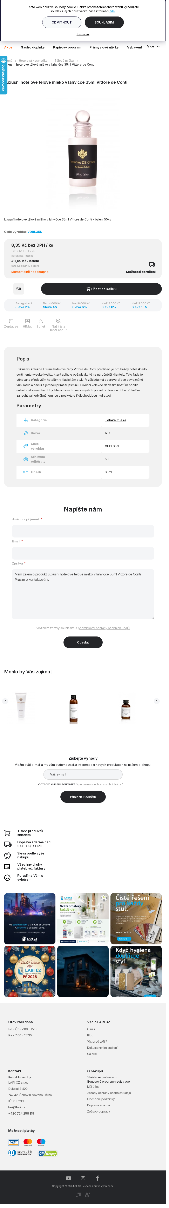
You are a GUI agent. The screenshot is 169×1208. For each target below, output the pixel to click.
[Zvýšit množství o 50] (28, 289)
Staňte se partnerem (101, 1077)
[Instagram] (83, 1178)
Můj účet (93, 1086)
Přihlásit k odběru (83, 797)
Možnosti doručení (141, 272)
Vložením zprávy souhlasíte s (83, 628)
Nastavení (83, 34)
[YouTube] (68, 1178)
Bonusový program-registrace (108, 1081)
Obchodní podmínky (101, 1099)
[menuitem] (10, 47)
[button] (21, 720)
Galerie (92, 1054)
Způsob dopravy (98, 1111)
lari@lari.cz (16, 1107)
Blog (90, 1035)
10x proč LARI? (97, 1041)
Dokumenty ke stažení (102, 1047)
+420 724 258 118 (21, 1113)
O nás (91, 1029)
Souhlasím (104, 22)
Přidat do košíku (103, 289)
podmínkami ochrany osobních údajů (104, 628)
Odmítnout (62, 22)
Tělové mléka (115, 420)
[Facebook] (97, 1178)
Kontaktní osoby (19, 1077)
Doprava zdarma (98, 1105)
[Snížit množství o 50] (9, 289)
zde (112, 11)
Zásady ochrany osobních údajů (109, 1093)
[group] (76, 708)
